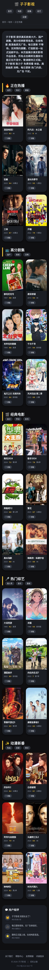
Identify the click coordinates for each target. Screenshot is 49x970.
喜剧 (28, 583)
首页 (10, 11)
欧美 (18, 254)
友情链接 (29, 956)
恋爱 (18, 748)
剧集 (29, 11)
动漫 (24, 17)
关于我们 (9, 956)
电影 (20, 11)
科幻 (18, 90)
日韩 (27, 254)
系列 (27, 419)
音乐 (19, 583)
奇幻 (27, 748)
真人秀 (9, 583)
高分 (9, 419)
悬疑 (27, 90)
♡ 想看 (7, 138)
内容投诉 (40, 956)
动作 (9, 90)
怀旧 (18, 419)
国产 (9, 254)
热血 (9, 748)
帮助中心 (19, 956)
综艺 (39, 11)
